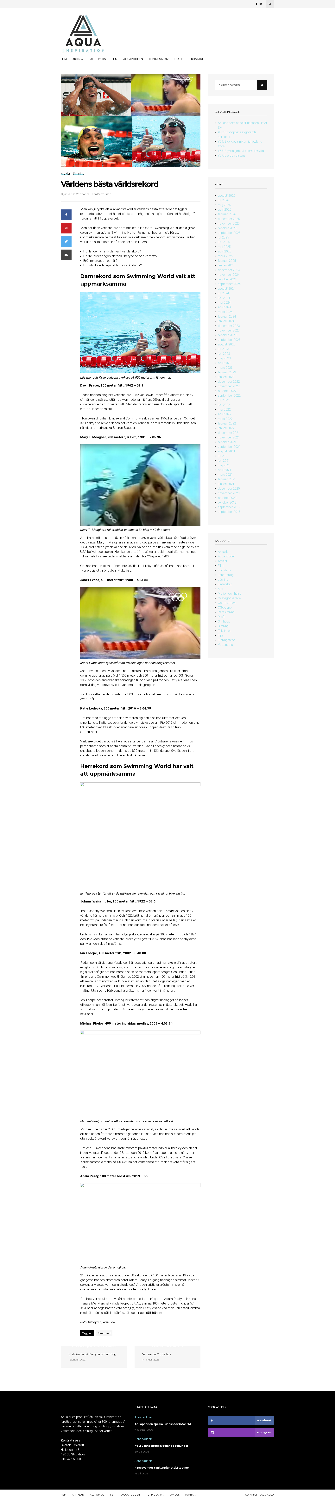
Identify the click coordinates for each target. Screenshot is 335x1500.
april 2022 (224, 414)
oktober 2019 (227, 502)
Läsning (223, 579)
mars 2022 (225, 419)
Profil (221, 617)
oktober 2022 (227, 391)
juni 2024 (224, 298)
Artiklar (79, 58)
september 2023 (229, 340)
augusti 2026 (226, 195)
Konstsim (224, 570)
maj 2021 (224, 465)
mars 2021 (225, 474)
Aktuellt (223, 552)
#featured (104, 1333)
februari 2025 (227, 261)
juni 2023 (224, 354)
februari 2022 (227, 423)
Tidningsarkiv (158, 58)
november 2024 (229, 274)
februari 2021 (227, 479)
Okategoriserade (229, 598)
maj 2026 (224, 205)
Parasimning (226, 612)
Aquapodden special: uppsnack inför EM (163, 1424)
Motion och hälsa (229, 593)
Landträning (226, 575)
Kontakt (197, 58)
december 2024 (229, 270)
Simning (223, 626)
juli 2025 (223, 237)
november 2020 (229, 493)
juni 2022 (224, 405)
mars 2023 (225, 367)
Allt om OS (98, 58)
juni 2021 (224, 460)
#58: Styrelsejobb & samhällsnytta (241, 151)
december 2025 (229, 219)
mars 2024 (225, 312)
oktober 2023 (227, 335)
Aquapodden (133, 58)
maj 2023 (224, 358)
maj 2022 (224, 409)
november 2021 (229, 437)
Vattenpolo (225, 645)
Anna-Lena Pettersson (97, 193)
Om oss (179, 58)
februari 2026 (227, 214)
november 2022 (229, 386)
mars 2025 (225, 256)
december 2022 (229, 381)
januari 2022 (226, 428)
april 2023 (224, 363)
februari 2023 (227, 372)
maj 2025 (224, 247)
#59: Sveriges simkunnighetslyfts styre (162, 1467)
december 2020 (229, 488)
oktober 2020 (227, 498)
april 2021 (224, 470)
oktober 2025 (227, 228)
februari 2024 (227, 316)
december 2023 (229, 326)
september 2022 (229, 395)
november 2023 (229, 330)
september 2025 (229, 233)
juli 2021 (223, 456)
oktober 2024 (227, 279)
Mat (220, 589)
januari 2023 (226, 377)
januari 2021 (226, 484)
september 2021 (229, 447)
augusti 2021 (226, 451)
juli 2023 (223, 349)
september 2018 (229, 512)
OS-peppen (225, 607)
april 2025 (224, 251)
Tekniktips (224, 631)
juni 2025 (224, 242)
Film (114, 58)
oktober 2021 (227, 442)
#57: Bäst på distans (231, 155)
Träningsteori (226, 640)
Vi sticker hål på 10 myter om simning (92, 1354)
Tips (221, 635)
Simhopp (224, 621)
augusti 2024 (226, 288)
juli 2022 (223, 400)
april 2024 (224, 307)
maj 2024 (224, 302)
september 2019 (229, 507)
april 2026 (224, 209)
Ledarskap (225, 584)
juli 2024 (223, 293)
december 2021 (229, 433)
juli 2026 (223, 200)
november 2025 (229, 223)
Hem (64, 58)
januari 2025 (226, 265)
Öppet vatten (227, 603)
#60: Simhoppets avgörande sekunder (161, 1445)
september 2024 (229, 284)
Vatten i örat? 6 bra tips (156, 1354)
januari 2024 (226, 321)
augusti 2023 (226, 344)
